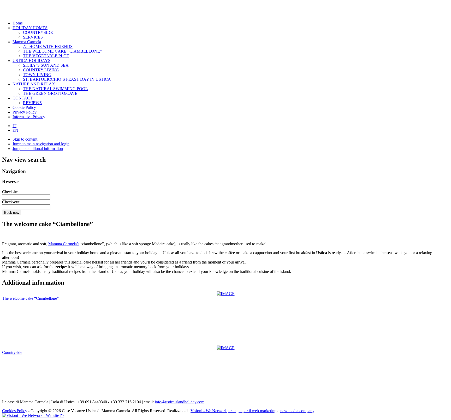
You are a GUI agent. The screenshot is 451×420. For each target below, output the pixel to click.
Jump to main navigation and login (41, 144)
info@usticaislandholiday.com (179, 402)
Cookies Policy (14, 411)
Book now (11, 213)
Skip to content (25, 139)
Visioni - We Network (209, 411)
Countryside (12, 352)
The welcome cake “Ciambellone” (30, 298)
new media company (297, 411)
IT (14, 125)
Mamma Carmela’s (63, 244)
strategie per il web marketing (252, 411)
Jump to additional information (38, 148)
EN (15, 130)
